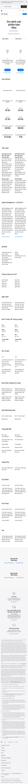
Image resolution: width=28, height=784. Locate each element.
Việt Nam (2, 776)
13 (15, 202)
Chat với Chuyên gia (13, 34)
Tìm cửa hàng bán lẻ (16, 773)
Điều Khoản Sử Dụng (17, 780)
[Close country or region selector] (26, 1)
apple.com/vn (23, 663)
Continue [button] (24, 6)
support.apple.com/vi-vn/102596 (12, 737)
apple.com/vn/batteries (10, 694)
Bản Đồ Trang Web (18, 782)
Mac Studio (4, 14)
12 (11, 415)
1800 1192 (7, 774)
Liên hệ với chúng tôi (13, 633)
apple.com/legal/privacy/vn (16, 681)
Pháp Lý (12, 782)
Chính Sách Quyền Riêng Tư (6, 780)
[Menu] (26, 10)
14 (22, 202)
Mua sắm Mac (14, 31)
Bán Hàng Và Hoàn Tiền (5, 782)
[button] (10, 6)
